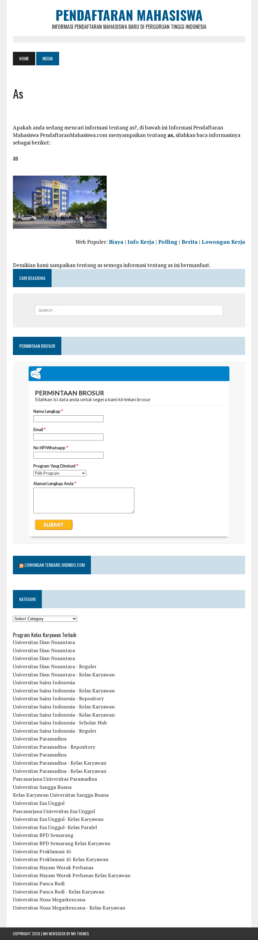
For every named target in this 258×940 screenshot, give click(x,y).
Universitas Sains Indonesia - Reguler (55, 730)
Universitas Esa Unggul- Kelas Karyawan (58, 819)
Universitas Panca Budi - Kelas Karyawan (58, 891)
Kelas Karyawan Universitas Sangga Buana (61, 794)
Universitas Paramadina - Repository (54, 746)
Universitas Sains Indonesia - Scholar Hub (60, 722)
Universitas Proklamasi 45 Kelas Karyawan (61, 859)
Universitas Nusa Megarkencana (49, 899)
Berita (190, 241)
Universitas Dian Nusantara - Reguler (55, 666)
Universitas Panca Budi (38, 883)
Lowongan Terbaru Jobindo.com (55, 564)
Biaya (116, 241)
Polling (167, 241)
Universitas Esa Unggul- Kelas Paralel (55, 827)
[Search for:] (129, 310)
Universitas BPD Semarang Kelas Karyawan (61, 843)
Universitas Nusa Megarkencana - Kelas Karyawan (69, 907)
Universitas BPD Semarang (43, 835)
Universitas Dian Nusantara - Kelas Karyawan (64, 674)
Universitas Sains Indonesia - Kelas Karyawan (64, 690)
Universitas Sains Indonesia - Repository (58, 698)
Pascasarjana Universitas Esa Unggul (54, 811)
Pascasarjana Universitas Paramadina (55, 778)
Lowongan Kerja (223, 241)
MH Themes (80, 933)
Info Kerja (140, 241)
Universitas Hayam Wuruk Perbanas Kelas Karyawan (72, 875)
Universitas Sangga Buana (42, 787)
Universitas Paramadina (39, 738)
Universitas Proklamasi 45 (42, 851)
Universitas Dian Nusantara (44, 642)
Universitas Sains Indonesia (44, 682)
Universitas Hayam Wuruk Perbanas (53, 867)
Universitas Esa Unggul (38, 803)
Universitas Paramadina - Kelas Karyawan (59, 762)
